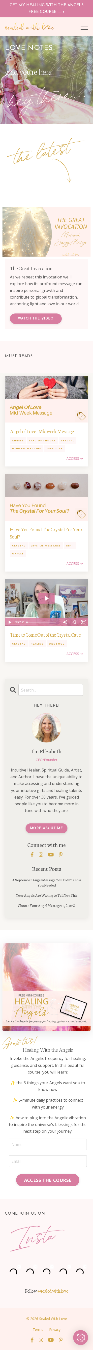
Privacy (55, 1329)
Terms (38, 1329)
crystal (67, 440)
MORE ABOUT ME (46, 828)
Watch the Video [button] (36, 318)
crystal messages (46, 545)
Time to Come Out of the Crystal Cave (45, 634)
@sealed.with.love (52, 1290)
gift (69, 545)
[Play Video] (9, 622)
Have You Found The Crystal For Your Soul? (46, 533)
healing (37, 643)
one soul (56, 643)
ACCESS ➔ (74, 458)
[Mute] (64, 622)
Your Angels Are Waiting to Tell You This (46, 895)
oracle (18, 553)
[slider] (42, 622)
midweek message (26, 448)
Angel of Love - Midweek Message (42, 430)
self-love (54, 448)
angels (18, 440)
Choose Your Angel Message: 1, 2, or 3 (46, 905)
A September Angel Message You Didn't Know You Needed (46, 882)
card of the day (42, 440)
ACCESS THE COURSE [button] (47, 1180)
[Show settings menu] (74, 622)
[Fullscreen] (83, 622)
